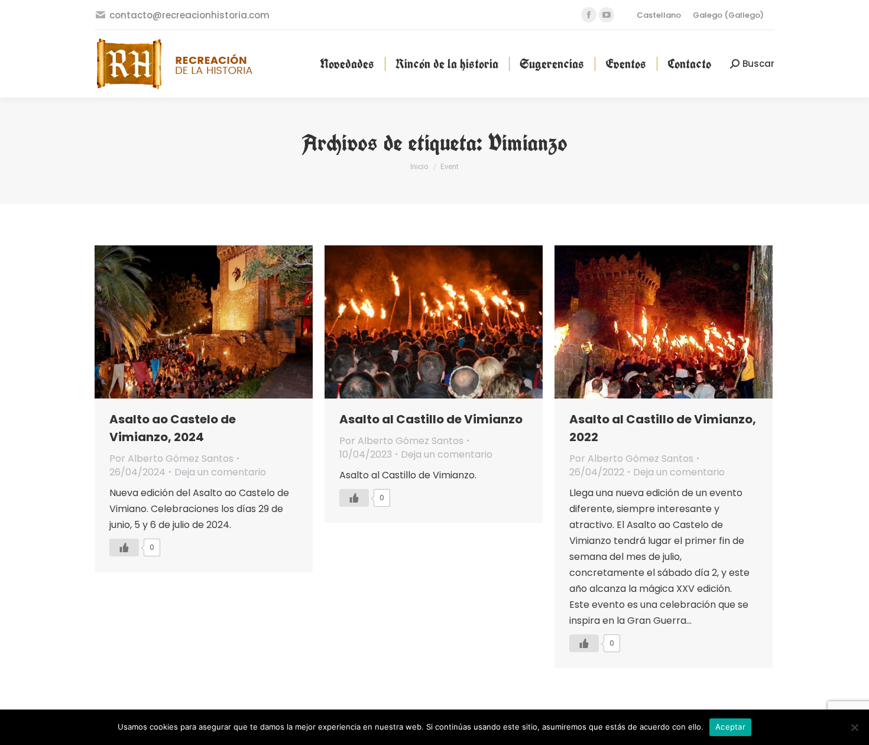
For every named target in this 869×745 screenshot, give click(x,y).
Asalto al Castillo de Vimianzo (431, 419)
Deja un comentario (220, 472)
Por (171, 458)
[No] (854, 727)
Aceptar (730, 726)
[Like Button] (124, 547)
